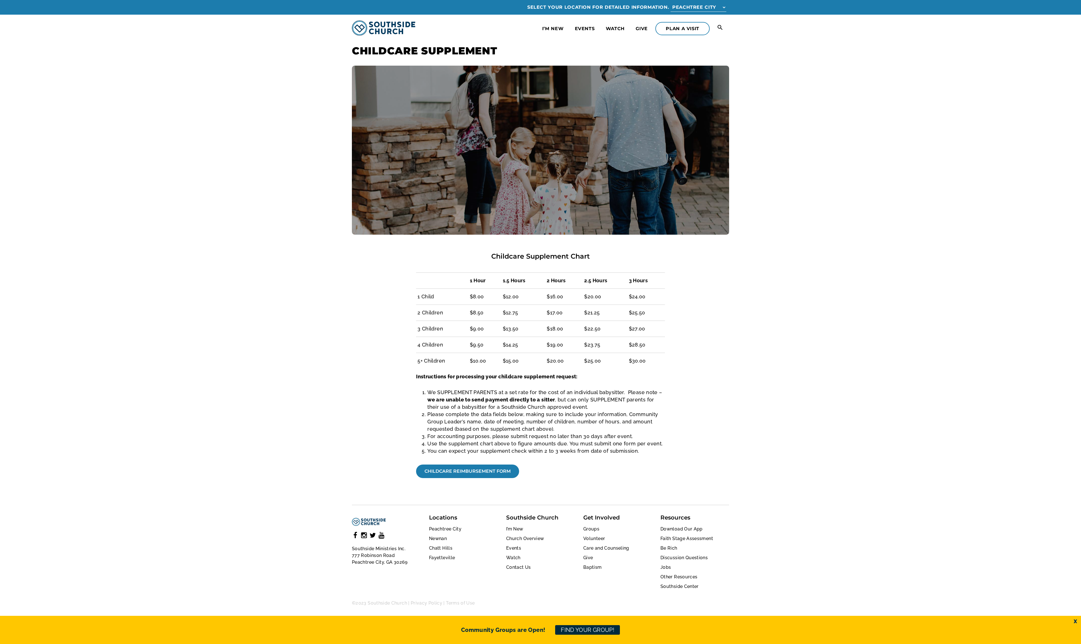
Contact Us (518, 567)
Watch (615, 28)
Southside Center (679, 586)
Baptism (592, 567)
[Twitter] (372, 536)
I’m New (553, 28)
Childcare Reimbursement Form (468, 471)
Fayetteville (442, 557)
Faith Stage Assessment (686, 538)
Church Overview (525, 538)
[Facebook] (355, 536)
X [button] (1075, 621)
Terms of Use (460, 603)
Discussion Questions (684, 557)
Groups (591, 529)
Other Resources (678, 576)
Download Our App (681, 529)
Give (642, 28)
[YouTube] (381, 536)
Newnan (438, 538)
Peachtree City (445, 529)
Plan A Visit (682, 28)
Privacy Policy (426, 603)
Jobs (665, 567)
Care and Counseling (606, 548)
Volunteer (594, 538)
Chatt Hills (440, 548)
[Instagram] (364, 536)
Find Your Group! (587, 630)
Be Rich (668, 548)
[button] (720, 27)
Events (585, 28)
